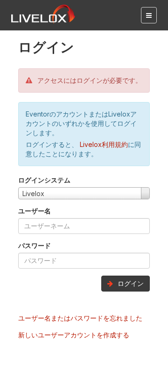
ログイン (130, 283)
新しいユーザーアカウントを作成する (73, 335)
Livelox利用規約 (103, 144)
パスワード (34, 245)
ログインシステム (44, 180)
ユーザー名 (34, 211)
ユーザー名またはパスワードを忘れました (80, 318)
